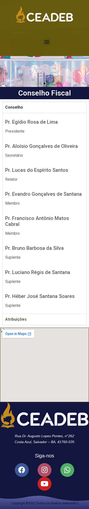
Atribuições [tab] (16, 319)
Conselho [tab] (14, 107)
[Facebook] (22, 470)
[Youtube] (44, 484)
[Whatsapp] (67, 470)
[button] (47, 42)
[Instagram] (44, 470)
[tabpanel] (44, 213)
